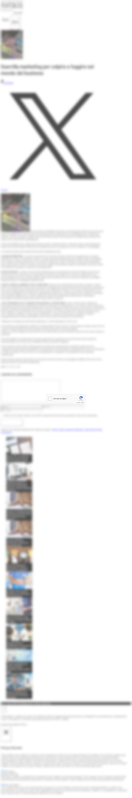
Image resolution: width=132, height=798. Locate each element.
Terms (82, 402)
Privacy (78, 402)
